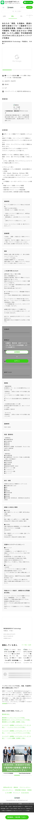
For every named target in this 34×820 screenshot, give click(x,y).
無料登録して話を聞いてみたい (17, 817)
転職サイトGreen (5, 803)
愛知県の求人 (6, 714)
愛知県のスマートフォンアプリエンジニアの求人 (16, 720)
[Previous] (4, 58)
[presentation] (17, 11)
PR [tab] (21, 16)
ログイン (23, 7)
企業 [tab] (4, 16)
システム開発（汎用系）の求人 (16, 738)
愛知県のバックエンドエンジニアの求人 (13, 717)
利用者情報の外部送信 (20, 790)
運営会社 (16, 787)
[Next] (29, 58)
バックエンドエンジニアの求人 (16, 727)
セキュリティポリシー (7, 790)
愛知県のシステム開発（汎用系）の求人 (13, 722)
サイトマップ (16, 792)
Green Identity (25, 792)
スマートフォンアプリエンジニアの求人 (19, 733)
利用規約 (29, 790)
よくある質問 (8, 792)
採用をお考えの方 (7, 787)
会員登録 (29, 7)
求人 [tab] (12, 16)
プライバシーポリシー (25, 787)
